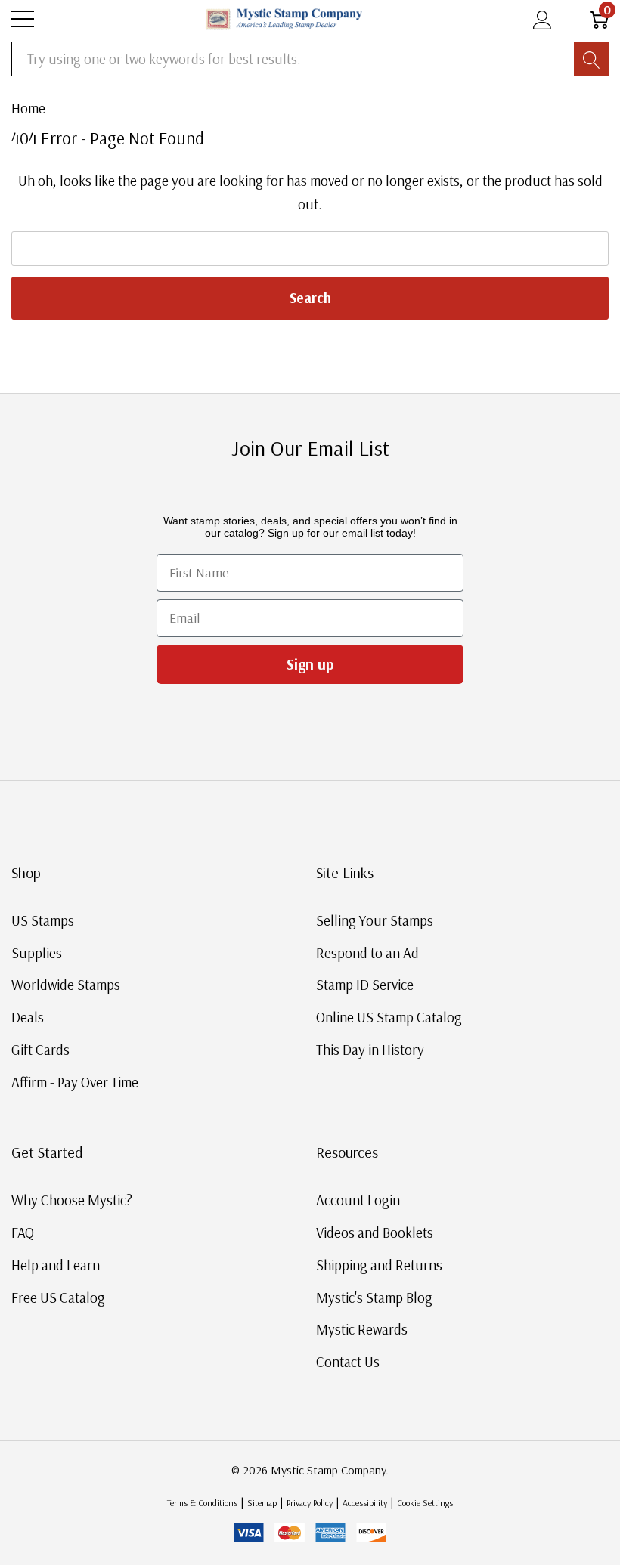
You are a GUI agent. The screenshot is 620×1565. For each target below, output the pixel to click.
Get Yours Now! (457, 931)
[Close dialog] (588, 649)
